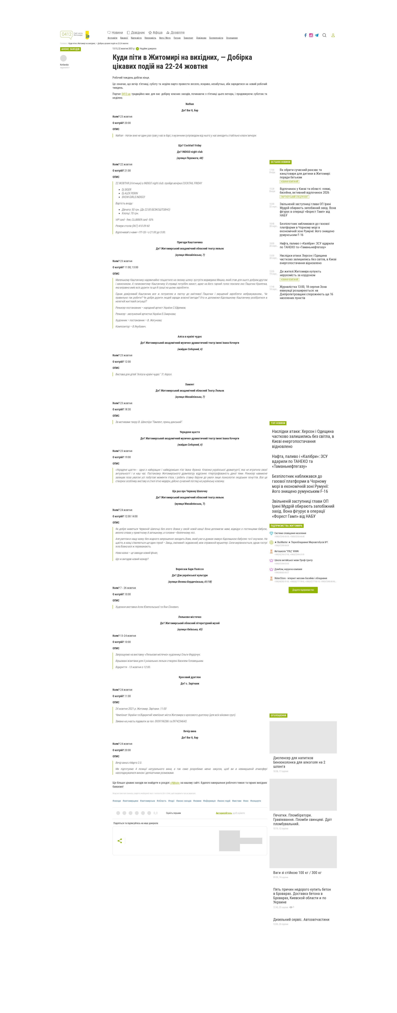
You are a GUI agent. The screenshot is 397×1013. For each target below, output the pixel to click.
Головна (63, 43)
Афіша (158, 32)
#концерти (255, 801)
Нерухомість (150, 38)
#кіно (245, 801)
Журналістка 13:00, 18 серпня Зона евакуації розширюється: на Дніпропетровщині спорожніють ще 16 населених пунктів (306, 292)
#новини (197, 801)
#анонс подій (223, 801)
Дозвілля (178, 32)
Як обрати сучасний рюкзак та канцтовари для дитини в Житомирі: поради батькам (305, 173)
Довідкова (201, 38)
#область (161, 801)
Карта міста (136, 38)
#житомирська (147, 801)
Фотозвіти (112, 38)
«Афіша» (175, 782)
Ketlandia (64, 64)
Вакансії (124, 38)
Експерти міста (216, 38)
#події (171, 801)
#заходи (117, 801)
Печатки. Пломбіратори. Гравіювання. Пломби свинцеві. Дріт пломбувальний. (302, 819)
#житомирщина (130, 801)
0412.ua (126, 93)
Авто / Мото (165, 38)
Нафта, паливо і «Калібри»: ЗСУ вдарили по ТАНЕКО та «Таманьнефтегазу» (307, 245)
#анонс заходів (183, 801)
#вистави (236, 801)
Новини (117, 32)
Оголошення (232, 38)
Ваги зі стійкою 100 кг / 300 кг (297, 872)
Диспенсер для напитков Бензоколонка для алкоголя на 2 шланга (299, 762)
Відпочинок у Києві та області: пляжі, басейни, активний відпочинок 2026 (305, 190)
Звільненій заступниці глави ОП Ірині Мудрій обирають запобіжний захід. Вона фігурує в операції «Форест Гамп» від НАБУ (308, 209)
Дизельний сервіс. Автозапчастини (301, 919)
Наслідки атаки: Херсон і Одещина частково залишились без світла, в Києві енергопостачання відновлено (308, 259)
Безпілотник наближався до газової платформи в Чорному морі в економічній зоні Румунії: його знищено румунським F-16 (307, 229)
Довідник (138, 32)
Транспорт (188, 38)
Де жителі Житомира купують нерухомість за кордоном (300, 273)
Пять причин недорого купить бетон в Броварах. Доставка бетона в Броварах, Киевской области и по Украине (302, 895)
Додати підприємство (303, 589)
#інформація (209, 801)
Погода (177, 38)
